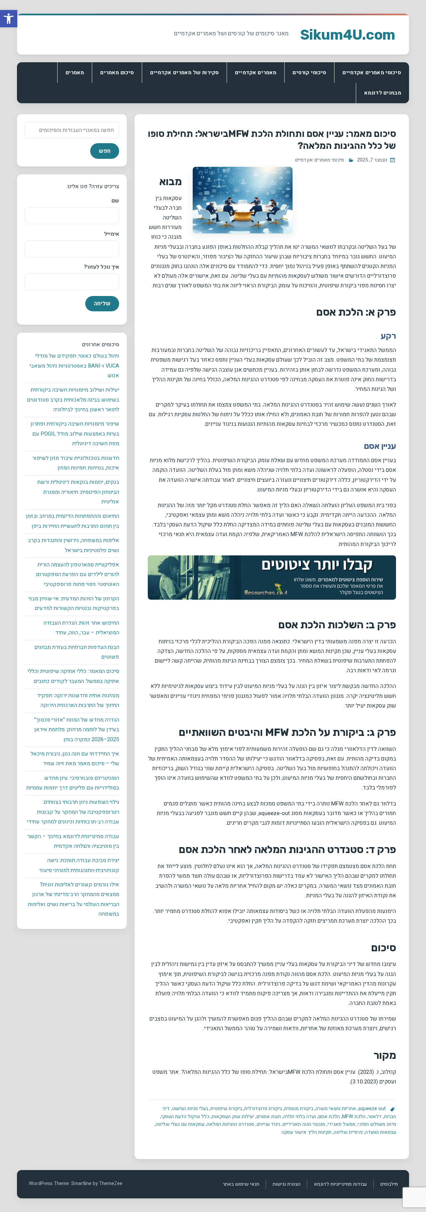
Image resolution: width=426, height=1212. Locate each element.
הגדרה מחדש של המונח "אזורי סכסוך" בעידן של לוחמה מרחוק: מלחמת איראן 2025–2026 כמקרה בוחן (76, 730)
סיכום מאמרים (117, 73)
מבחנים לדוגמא (382, 93)
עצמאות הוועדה (380, 1132)
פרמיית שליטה (348, 1132)
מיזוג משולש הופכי (377, 1124)
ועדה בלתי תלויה (299, 1116)
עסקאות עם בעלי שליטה (180, 1124)
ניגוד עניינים (268, 1124)
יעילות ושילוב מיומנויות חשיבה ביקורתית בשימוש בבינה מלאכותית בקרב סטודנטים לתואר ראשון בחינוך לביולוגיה (73, 400)
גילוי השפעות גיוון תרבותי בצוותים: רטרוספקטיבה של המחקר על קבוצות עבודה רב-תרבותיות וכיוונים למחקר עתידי (73, 812)
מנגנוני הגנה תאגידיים (304, 1124)
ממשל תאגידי (341, 1124)
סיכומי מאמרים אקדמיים (371, 73)
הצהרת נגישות (287, 1184)
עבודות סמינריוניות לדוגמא (340, 1184)
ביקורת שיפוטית (226, 1108)
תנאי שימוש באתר (241, 1184)
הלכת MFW (353, 1116)
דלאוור (375, 1116)
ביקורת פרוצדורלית (263, 1108)
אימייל (111, 234)
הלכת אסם (329, 1116)
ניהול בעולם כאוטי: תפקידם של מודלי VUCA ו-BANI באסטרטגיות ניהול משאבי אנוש (74, 366)
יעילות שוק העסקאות (233, 1116)
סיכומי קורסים (309, 73)
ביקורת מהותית (298, 1108)
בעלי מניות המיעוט (190, 1108)
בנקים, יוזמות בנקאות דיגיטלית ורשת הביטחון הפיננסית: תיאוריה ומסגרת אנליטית (78, 492)
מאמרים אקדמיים (255, 73)
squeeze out (372, 1108)
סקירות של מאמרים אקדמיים (184, 73)
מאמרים (75, 73)
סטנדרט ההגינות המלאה (230, 1124)
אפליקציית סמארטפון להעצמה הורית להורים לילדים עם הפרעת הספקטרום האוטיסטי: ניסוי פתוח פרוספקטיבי (77, 574)
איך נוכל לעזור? (101, 267)
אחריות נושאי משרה (336, 1108)
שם (115, 201)
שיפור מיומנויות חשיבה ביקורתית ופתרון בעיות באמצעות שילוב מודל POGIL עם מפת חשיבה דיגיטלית (75, 434)
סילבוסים (389, 1184)
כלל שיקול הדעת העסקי (185, 1116)
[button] (8, 18)
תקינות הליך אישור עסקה (306, 1132)
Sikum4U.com (347, 34)
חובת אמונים (268, 1116)
